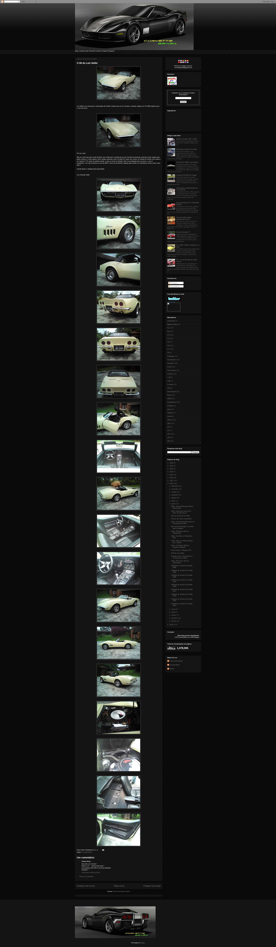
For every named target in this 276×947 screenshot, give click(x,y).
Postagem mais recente (86, 886)
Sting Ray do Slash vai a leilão (186, 149)
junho (174, 504)
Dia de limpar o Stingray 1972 (181, 550)
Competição (171, 359)
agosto (174, 498)
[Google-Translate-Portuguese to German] (183, 60)
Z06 (168, 423)
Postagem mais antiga (151, 886)
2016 (172, 469)
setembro (175, 495)
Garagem (170, 363)
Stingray (170, 413)
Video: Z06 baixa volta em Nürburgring (180, 532)
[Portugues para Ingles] (179, 60)
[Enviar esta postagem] (102, 850)
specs (169, 409)
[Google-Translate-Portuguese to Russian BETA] (185, 62)
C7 (168, 349)
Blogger (142, 943)
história (169, 374)
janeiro (174, 621)
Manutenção (171, 391)
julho (173, 501)
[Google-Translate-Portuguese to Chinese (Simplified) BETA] (179, 62)
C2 (168, 331)
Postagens (174, 283)
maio (173, 609)
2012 (172, 480)
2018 (172, 463)
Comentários (174, 286)
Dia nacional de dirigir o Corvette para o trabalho (182, 527)
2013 (172, 477)
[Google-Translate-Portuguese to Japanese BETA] (181, 62)
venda (169, 416)
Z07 (168, 427)
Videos (169, 420)
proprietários (88, 852)
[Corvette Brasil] (173, 311)
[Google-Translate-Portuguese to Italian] (185, 60)
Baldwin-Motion (172, 324)
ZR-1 (169, 434)
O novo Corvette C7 (183, 232)
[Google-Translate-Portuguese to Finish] (187, 62)
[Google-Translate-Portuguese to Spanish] (187, 60)
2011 (171, 483)
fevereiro (175, 618)
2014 (172, 475)
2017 (172, 466)
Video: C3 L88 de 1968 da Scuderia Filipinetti (180, 546)
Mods (169, 395)
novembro (175, 489)
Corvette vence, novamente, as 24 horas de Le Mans (181, 557)
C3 (82, 852)
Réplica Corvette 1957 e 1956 (186, 139)
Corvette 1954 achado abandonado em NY (183, 218)
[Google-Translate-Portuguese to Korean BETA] (183, 62)
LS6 (168, 388)
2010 (172, 624)
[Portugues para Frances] (181, 60)
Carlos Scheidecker (176, 661)
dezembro (175, 486)
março (174, 615)
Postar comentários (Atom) (121, 891)
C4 (168, 338)
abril (173, 612)
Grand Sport (171, 370)
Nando (171, 669)
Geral (169, 367)
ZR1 (168, 441)
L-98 (168, 377)
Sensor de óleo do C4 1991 (180, 516)
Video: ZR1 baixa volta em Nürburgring (180, 562)
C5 (168, 342)
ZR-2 (169, 437)
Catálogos (170, 356)
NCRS (169, 398)
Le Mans (170, 384)
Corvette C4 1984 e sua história (187, 162)
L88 (168, 381)
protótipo (170, 406)
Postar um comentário (86, 876)
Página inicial (119, 886)
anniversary (171, 321)
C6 (168, 345)
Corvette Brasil (171, 302)
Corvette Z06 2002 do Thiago (186, 175)
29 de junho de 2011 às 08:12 (91, 872)
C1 (168, 328)
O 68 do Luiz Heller (87, 63)
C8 (168, 352)
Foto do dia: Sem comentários (181, 519)
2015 (172, 472)
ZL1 (168, 430)
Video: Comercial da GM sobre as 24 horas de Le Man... (182, 522)
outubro (174, 492)
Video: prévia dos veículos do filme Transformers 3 (181, 512)
